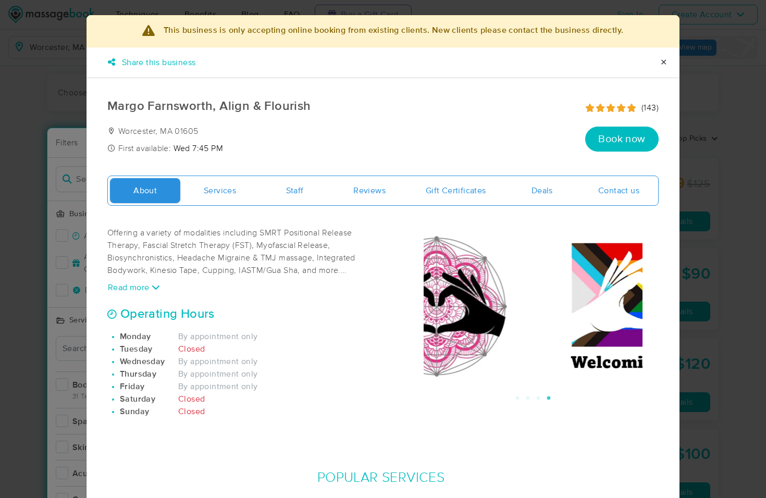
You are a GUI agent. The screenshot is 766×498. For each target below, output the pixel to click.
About (145, 190)
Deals (542, 190)
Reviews (369, 190)
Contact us (618, 190)
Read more (130, 287)
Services (220, 190)
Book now (621, 139)
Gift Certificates (456, 190)
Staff (295, 190)
